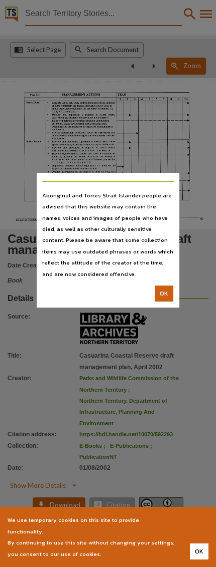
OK (164, 293)
